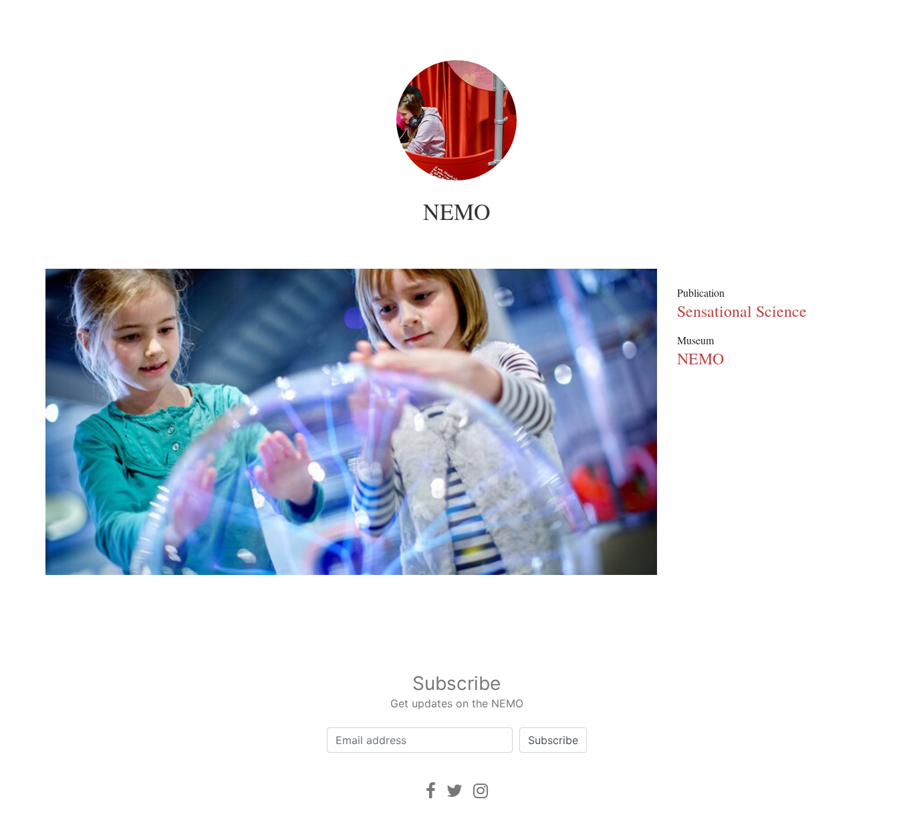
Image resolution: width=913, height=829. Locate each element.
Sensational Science (742, 311)
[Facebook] (430, 790)
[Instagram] (480, 790)
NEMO (457, 211)
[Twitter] (454, 790)
